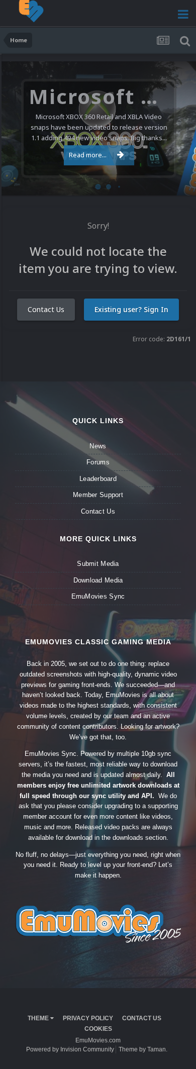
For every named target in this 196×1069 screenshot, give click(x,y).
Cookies (98, 1028)
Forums (98, 462)
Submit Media (98, 563)
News (97, 446)
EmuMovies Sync (98, 596)
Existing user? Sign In (131, 309)
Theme (39, 1018)
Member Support (98, 495)
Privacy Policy (88, 1018)
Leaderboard (98, 478)
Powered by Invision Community (70, 1049)
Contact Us (46, 309)
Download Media (98, 580)
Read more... (88, 154)
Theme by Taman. (143, 1049)
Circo (178, 182)
